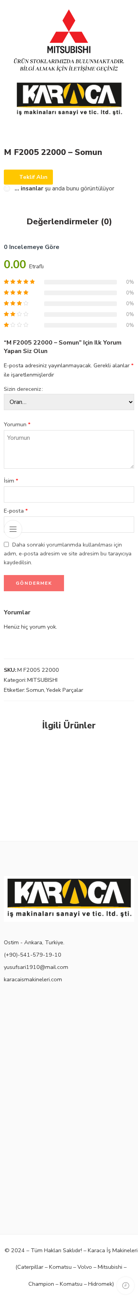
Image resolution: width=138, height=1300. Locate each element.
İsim (11, 480)
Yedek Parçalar (64, 690)
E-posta (16, 511)
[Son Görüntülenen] (125, 1285)
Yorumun (17, 424)
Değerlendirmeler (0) (69, 222)
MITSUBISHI (42, 680)
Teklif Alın (33, 177)
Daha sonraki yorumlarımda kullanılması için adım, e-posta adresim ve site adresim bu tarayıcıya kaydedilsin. (67, 553)
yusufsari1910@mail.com (36, 967)
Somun (35, 690)
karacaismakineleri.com (33, 979)
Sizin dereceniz (22, 389)
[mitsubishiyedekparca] (69, 69)
